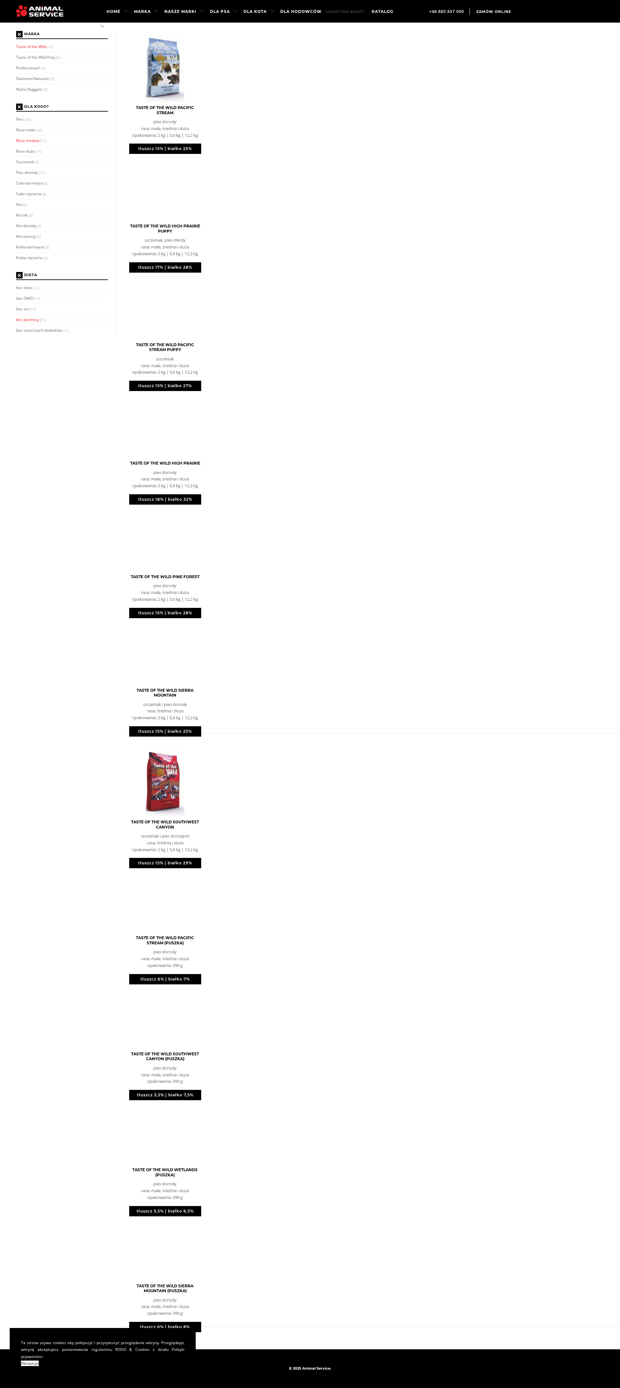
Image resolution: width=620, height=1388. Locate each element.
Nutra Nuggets (31, 89)
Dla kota (255, 12)
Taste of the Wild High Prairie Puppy (165, 229)
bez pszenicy (31, 319)
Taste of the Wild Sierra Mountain (165, 693)
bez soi (26, 309)
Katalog (382, 12)
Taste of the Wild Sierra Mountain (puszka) (165, 1288)
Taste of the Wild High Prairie (165, 463)
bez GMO (28, 298)
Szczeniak (27, 162)
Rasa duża (28, 151)
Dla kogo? (36, 107)
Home (113, 12)
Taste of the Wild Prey (38, 57)
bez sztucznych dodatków (42, 330)
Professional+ (31, 68)
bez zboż (27, 287)
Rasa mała (29, 130)
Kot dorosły (28, 225)
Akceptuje (30, 1363)
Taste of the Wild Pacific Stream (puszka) (165, 940)
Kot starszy (28, 236)
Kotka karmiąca (32, 247)
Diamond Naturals (35, 78)
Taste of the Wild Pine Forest (165, 576)
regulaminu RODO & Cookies (120, 1349)
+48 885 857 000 (446, 11)
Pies (23, 119)
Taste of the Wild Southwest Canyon (165, 825)
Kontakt (121, 27)
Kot (21, 204)
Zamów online (493, 11)
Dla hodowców (301, 12)
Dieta (30, 275)
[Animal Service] (34, 11)
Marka (142, 12)
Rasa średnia (31, 140)
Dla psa (220, 12)
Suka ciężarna (31, 193)
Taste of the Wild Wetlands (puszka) (165, 1172)
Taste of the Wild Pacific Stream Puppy (165, 347)
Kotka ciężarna (31, 257)
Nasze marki (180, 12)
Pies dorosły (30, 172)
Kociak (24, 215)
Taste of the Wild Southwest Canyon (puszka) (165, 1056)
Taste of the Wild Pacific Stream (165, 110)
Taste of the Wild (34, 46)
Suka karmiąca (31, 183)
